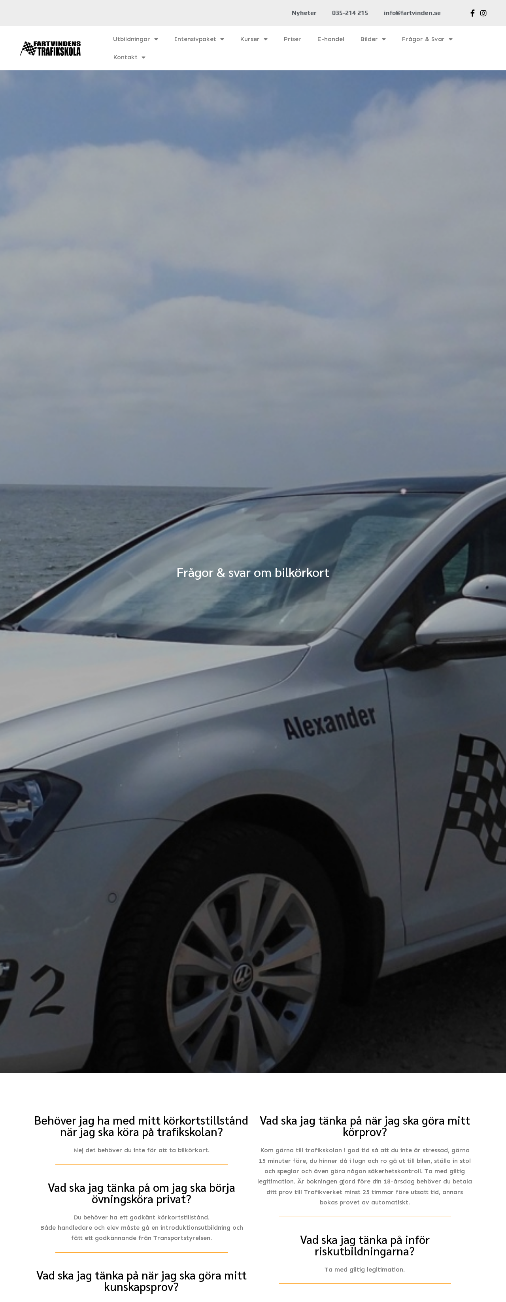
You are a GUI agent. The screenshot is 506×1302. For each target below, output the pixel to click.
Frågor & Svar (423, 39)
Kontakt (125, 57)
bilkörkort (193, 1150)
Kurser (250, 39)
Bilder (369, 39)
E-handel (330, 39)
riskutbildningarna (362, 1250)
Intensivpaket (195, 39)
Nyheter (304, 13)
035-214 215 (350, 13)
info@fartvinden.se (412, 13)
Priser (292, 39)
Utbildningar (131, 39)
